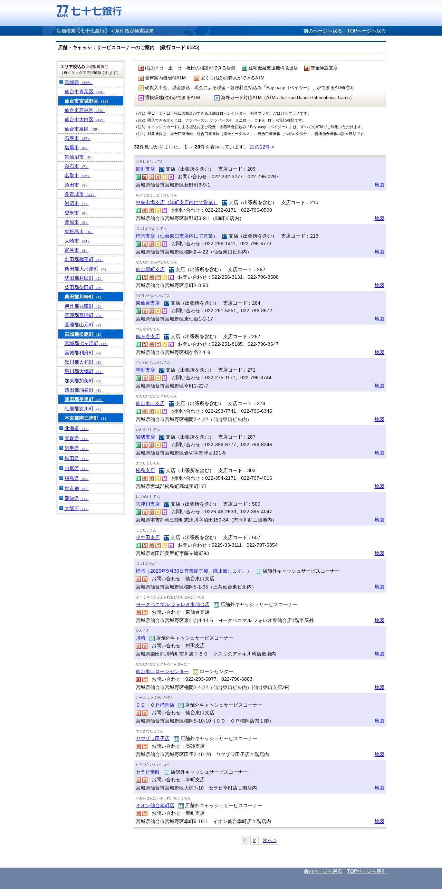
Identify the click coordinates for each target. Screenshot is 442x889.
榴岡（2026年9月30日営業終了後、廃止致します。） (194, 571)
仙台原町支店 (150, 269)
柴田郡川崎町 (84, 296)
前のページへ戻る (323, 31)
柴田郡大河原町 (86, 268)
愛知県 (77, 498)
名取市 (78, 175)
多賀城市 (80, 194)
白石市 (77, 166)
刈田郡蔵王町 (84, 259)
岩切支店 (145, 437)
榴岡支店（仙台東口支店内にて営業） (177, 236)
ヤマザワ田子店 (153, 738)
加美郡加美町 (84, 380)
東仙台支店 (148, 303)
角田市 (77, 185)
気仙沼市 (79, 157)
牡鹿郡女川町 (84, 408)
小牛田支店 (148, 537)
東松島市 (79, 231)
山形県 (77, 468)
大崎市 (78, 240)
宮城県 (79, 82)
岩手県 (77, 448)
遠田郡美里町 (84, 399)
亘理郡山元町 (84, 324)
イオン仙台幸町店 (155, 805)
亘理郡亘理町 (84, 315)
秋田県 (77, 458)
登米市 (77, 213)
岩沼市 (77, 203)
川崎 (140, 638)
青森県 (77, 438)
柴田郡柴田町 (84, 287)
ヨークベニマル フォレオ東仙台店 (173, 604)
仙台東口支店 (150, 403)
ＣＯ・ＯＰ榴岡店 (155, 705)
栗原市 (77, 222)
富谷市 (77, 250)
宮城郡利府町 (84, 352)
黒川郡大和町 (84, 362)
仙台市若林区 (85, 110)
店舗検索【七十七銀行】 (82, 31)
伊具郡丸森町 (84, 306)
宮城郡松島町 (84, 334)
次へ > (270, 840)
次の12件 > (262, 147)
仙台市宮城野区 (87, 101)
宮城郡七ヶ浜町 (86, 343)
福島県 (77, 478)
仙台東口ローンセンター (162, 671)
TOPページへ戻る (366, 31)
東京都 (77, 488)
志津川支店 (148, 504)
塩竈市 (77, 147)
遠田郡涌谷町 (84, 390)
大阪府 (77, 508)
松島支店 (145, 470)
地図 (379, 185)
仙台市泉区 (82, 129)
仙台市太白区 (85, 119)
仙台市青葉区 (85, 91)
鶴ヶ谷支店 (148, 336)
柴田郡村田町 (84, 278)
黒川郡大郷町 (84, 371)
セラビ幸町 (148, 772)
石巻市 (78, 138)
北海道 (77, 428)
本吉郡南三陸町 (86, 418)
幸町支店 (145, 370)
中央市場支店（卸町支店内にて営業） (177, 202)
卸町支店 (145, 169)
